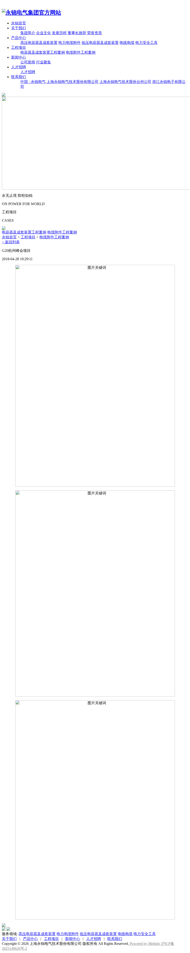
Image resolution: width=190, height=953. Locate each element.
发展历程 (59, 33)
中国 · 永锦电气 (33, 82)
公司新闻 (27, 62)
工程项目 (18, 47)
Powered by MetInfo (145, 944)
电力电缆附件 (69, 43)
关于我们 (18, 28)
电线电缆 (127, 43)
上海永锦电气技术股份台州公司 (125, 82)
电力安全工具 (146, 43)
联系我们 (18, 77)
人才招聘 (18, 67)
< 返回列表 (11, 242)
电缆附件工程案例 (80, 52)
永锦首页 (18, 23)
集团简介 (27, 33)
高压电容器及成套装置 (38, 43)
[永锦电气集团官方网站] (31, 13)
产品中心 (18, 38)
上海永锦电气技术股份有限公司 (72, 82)
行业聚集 (43, 62)
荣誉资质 (94, 33)
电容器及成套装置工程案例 (42, 52)
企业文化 (43, 33)
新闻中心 (18, 57)
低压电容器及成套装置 (100, 43)
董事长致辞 (77, 33)
